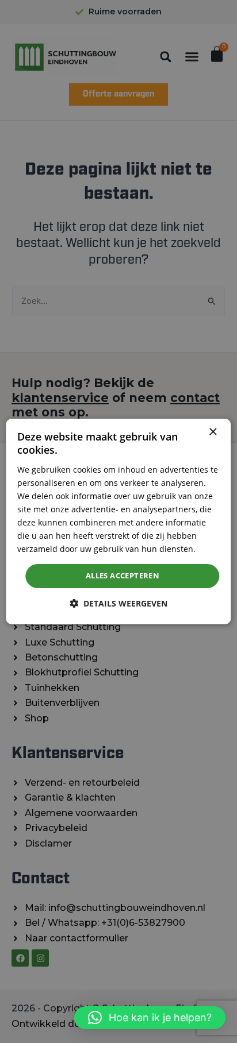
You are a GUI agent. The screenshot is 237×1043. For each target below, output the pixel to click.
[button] (149, 1017)
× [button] (212, 432)
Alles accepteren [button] (122, 575)
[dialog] (118, 521)
